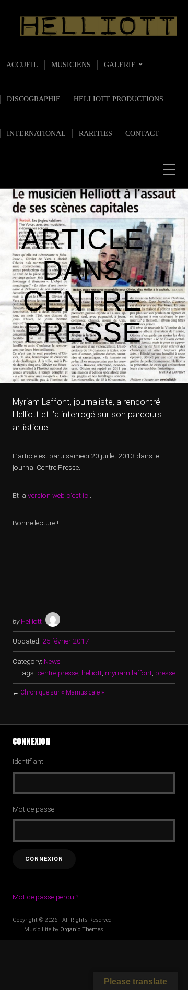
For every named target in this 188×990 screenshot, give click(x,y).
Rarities (95, 133)
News (52, 661)
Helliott (31, 621)
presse (165, 672)
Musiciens (71, 65)
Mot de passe (33, 809)
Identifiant (28, 761)
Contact (142, 133)
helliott (91, 672)
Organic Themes (81, 929)
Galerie (120, 65)
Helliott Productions (118, 99)
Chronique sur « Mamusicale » (62, 692)
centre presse (57, 672)
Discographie (34, 99)
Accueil (22, 65)
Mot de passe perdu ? (45, 897)
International (36, 133)
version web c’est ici (59, 495)
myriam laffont (128, 672)
